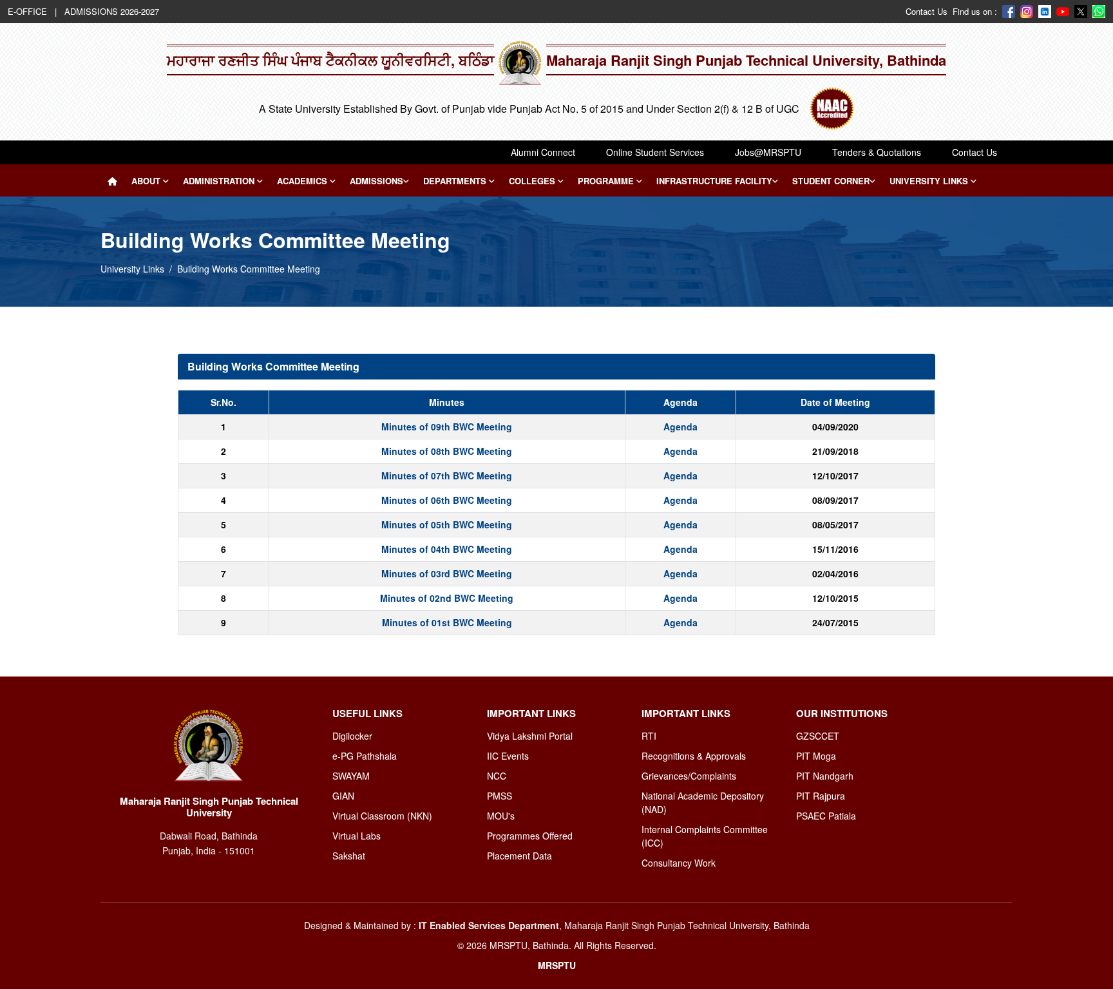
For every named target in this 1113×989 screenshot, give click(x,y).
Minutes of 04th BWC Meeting (446, 549)
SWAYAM (351, 775)
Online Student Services (655, 152)
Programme (607, 181)
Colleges (533, 181)
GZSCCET (817, 735)
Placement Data (519, 855)
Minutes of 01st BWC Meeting (447, 622)
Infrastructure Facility (714, 181)
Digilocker (352, 735)
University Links (930, 181)
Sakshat (348, 855)
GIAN (343, 795)
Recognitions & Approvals (694, 755)
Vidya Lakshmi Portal (530, 735)
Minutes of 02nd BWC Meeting (446, 597)
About (147, 181)
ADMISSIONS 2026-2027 (111, 11)
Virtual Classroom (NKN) (382, 815)
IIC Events (508, 755)
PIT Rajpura (820, 795)
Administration (220, 181)
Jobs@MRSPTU (768, 152)
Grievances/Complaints (689, 775)
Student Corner (831, 181)
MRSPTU (557, 965)
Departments (456, 181)
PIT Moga (816, 755)
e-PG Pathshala (364, 755)
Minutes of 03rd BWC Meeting (446, 573)
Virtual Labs (356, 835)
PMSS (499, 795)
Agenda (680, 426)
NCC (496, 775)
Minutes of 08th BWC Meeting (446, 451)
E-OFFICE (29, 11)
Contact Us (926, 11)
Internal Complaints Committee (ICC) (705, 836)
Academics (303, 181)
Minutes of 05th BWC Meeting (446, 524)
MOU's (501, 815)
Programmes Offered (530, 835)
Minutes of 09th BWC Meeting (446, 426)
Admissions (376, 181)
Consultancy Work (679, 862)
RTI (649, 735)
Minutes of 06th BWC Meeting (446, 500)
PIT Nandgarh (824, 775)
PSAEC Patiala (826, 815)
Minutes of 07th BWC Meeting (446, 475)
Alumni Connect (543, 152)
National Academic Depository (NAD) (703, 802)
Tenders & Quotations (876, 152)
